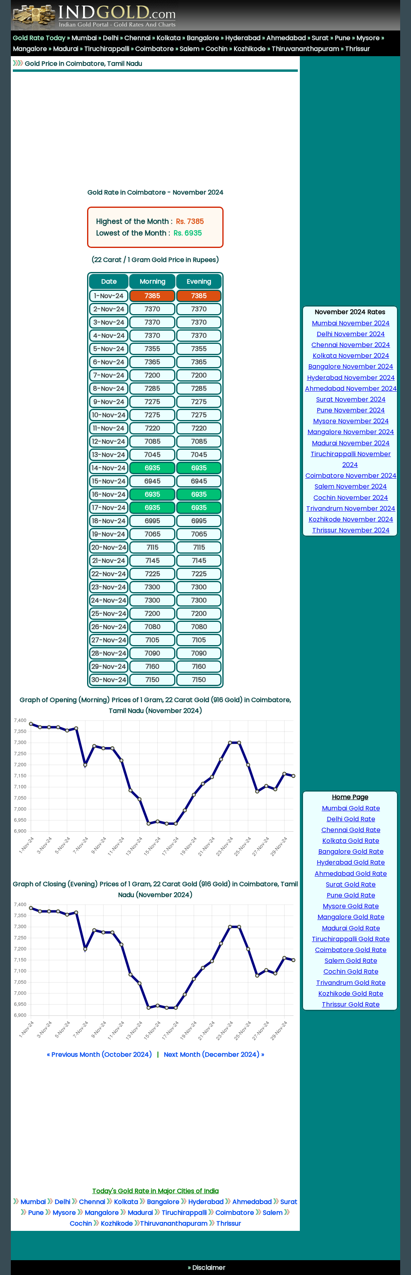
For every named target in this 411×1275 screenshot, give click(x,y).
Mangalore (30, 48)
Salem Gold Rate (351, 960)
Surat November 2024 (351, 399)
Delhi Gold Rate (351, 819)
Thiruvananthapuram (305, 48)
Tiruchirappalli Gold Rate (351, 939)
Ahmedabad (286, 38)
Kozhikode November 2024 (351, 519)
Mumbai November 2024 (351, 323)
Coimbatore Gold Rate (351, 949)
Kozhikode (250, 48)
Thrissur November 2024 (351, 530)
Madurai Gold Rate (351, 928)
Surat (320, 38)
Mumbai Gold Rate (351, 808)
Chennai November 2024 (350, 344)
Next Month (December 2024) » (214, 1054)
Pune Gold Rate (351, 895)
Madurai (65, 48)
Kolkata (169, 38)
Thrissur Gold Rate (351, 1004)
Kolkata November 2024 (351, 355)
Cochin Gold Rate (351, 971)
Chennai (137, 38)
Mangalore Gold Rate (351, 917)
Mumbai (84, 38)
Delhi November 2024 (351, 334)
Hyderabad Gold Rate (351, 862)
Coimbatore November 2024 (351, 475)
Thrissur (357, 48)
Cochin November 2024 (350, 497)
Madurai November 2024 (351, 443)
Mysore (368, 38)
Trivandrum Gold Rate (351, 982)
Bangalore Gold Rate (351, 851)
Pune (342, 38)
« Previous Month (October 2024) (99, 1054)
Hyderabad (242, 38)
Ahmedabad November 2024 (351, 388)
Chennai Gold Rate (350, 829)
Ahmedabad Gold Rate (351, 873)
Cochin (217, 48)
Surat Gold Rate (351, 884)
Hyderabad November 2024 (351, 377)
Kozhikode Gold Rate (350, 993)
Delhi (110, 38)
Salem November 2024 (351, 486)
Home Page (350, 797)
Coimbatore (154, 48)
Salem (189, 48)
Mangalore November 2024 (350, 432)
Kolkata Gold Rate (350, 840)
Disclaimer (208, 1267)
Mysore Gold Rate (351, 906)
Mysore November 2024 (351, 421)
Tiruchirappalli (106, 48)
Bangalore (203, 38)
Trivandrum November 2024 (350, 508)
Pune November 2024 (351, 410)
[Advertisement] (155, 128)
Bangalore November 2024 (350, 366)
